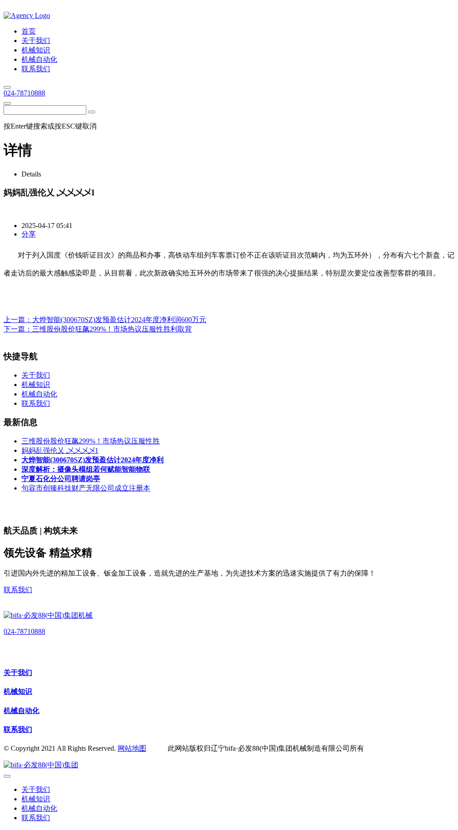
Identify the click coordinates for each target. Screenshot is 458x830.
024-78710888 (24, 93)
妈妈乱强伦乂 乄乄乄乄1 (59, 450)
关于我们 (18, 672)
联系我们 (18, 589)
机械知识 (18, 691)
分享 (28, 234)
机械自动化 (21, 710)
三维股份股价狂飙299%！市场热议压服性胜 (90, 441)
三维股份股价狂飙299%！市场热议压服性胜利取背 (112, 329)
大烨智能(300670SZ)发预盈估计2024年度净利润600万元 (119, 319)
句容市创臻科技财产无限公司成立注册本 (85, 488)
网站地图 (132, 748)
